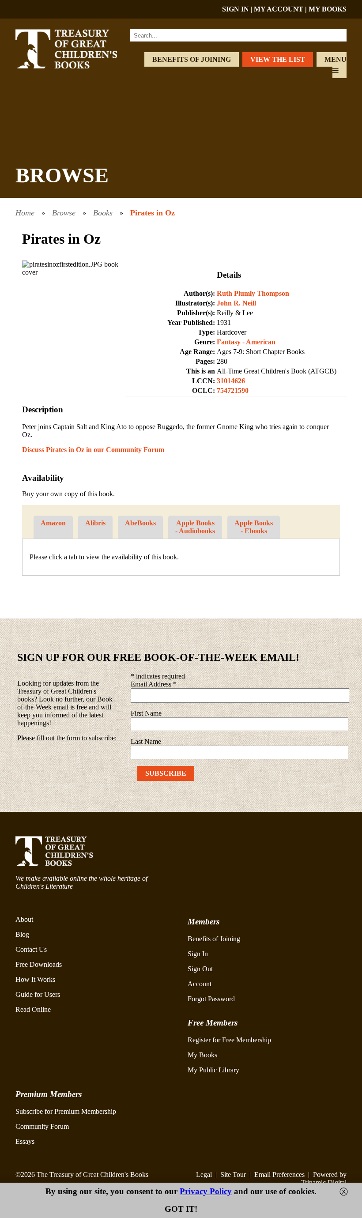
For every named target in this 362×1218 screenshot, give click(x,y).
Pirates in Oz (152, 212)
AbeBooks (140, 523)
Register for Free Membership (229, 1040)
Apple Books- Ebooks (253, 527)
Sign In (198, 954)
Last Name (146, 741)
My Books (202, 1055)
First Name (146, 713)
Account (199, 984)
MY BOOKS (328, 9)
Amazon (53, 523)
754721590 (233, 390)
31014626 (231, 381)
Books (103, 212)
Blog (22, 934)
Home (24, 212)
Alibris (95, 523)
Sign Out (200, 969)
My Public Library (213, 1070)
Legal (204, 1174)
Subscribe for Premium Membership (65, 1111)
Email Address (154, 684)
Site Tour (233, 1174)
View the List (277, 59)
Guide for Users (37, 994)
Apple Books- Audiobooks (195, 527)
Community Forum (42, 1126)
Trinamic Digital (324, 1182)
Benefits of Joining (191, 59)
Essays (24, 1141)
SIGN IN (235, 9)
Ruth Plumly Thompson (253, 293)
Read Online (33, 1009)
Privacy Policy (206, 1191)
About (24, 919)
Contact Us (31, 949)
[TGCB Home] (76, 66)
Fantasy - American (246, 342)
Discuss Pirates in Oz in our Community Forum (93, 449)
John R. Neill (236, 303)
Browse (63, 212)
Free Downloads (38, 964)
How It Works (35, 979)
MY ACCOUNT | (281, 9)
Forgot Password (211, 999)
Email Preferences (279, 1174)
